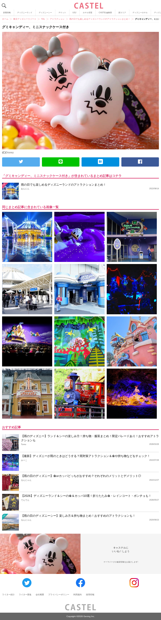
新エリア (122, 13)
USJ (74, 13)
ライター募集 (25, 594)
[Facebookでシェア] (140, 162)
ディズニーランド (24, 13)
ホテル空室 (87, 13)
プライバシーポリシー (58, 594)
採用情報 (90, 594)
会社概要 (40, 594)
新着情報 (7, 13)
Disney (10, 152)
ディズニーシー (45, 13)
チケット (62, 13)
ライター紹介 (8, 594)
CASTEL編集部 (105, 13)
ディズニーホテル (140, 13)
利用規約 (77, 594)
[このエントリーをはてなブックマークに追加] (100, 162)
